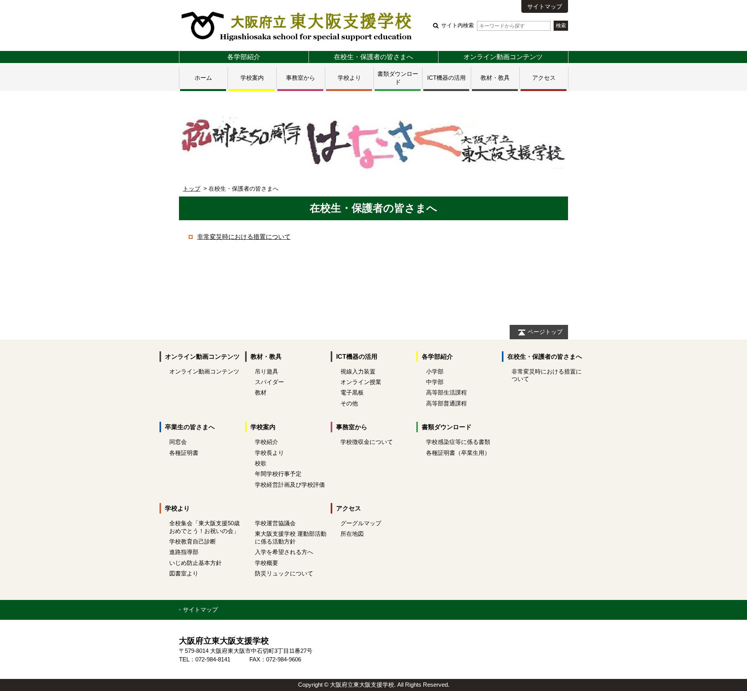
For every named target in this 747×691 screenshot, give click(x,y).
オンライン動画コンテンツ (503, 57)
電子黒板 (352, 392)
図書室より (183, 573)
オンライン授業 (360, 382)
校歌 (261, 463)
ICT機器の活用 (446, 77)
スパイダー (269, 382)
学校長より (269, 452)
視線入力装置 (357, 371)
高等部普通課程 (446, 403)
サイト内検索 (457, 25)
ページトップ (545, 331)
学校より (349, 77)
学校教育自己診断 (192, 541)
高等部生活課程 (446, 392)
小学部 (435, 371)
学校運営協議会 (275, 523)
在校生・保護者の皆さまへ (373, 57)
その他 (349, 403)
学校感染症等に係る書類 (458, 441)
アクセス (544, 77)
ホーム (203, 77)
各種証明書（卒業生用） (458, 452)
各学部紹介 (243, 57)
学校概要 (266, 562)
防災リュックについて (284, 573)
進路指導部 (183, 552)
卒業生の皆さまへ (190, 427)
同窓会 (178, 441)
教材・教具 (495, 77)
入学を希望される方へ (284, 552)
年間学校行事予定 (278, 473)
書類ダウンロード (447, 427)
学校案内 (252, 77)
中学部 (435, 382)
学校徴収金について (366, 441)
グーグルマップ (360, 523)
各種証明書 (183, 452)
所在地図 (352, 533)
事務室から (300, 77)
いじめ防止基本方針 (195, 562)
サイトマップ (544, 6)
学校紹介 (266, 441)
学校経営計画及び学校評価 (290, 484)
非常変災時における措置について (244, 236)
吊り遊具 (266, 371)
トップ (191, 188)
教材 (261, 392)
